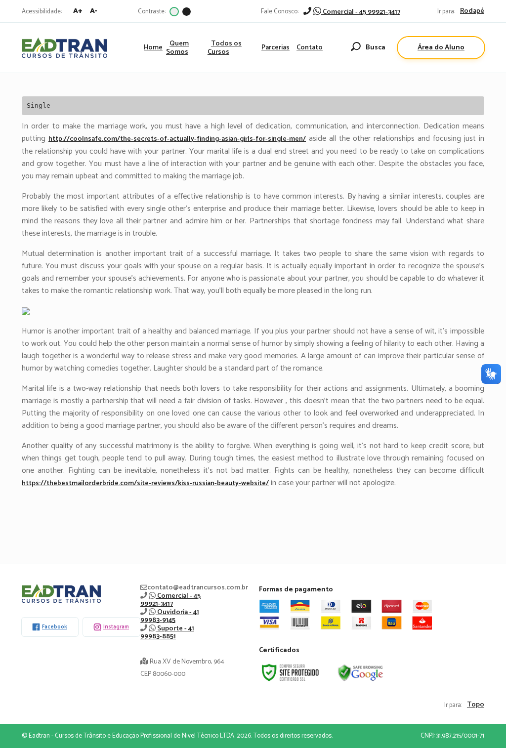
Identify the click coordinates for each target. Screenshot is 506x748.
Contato (309, 47)
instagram (116, 627)
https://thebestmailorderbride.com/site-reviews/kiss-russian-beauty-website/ (145, 483)
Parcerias (275, 47)
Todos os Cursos (225, 48)
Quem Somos (177, 48)
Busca (375, 47)
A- (93, 11)
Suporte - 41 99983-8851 (167, 632)
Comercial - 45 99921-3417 (360, 12)
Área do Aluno (441, 47)
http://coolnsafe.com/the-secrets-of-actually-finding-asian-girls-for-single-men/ (177, 139)
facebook (54, 627)
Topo (475, 705)
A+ (78, 11)
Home (153, 47)
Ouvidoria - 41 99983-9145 (169, 616)
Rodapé (472, 11)
